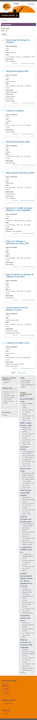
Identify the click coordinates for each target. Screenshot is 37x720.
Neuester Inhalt (25, 383)
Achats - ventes (26, 420)
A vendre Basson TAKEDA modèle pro (26, 549)
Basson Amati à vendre (28, 473)
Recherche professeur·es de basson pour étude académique (28, 651)
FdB (25, 627)
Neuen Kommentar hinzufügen (27, 63)
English (7, 688)
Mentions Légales (7, 703)
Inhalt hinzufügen (26, 380)
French (7, 684)
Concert (8, 117)
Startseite (4, 20)
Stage (7, 48)
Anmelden (6, 382)
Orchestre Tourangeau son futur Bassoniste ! (26, 519)
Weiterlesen (15, 63)
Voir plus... (5, 415)
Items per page (5, 28)
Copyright (5, 713)
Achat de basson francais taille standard (25, 492)
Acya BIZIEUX (28, 453)
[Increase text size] (34, 5)
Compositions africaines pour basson (25, 618)
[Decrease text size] (29, 5)
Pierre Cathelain (28, 475)
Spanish (7, 691)
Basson (24, 571)
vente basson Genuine (28, 451)
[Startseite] (7, 11)
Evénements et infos (27, 613)
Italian (6, 693)
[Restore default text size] (31, 5)
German (7, 686)
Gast (25, 408)
